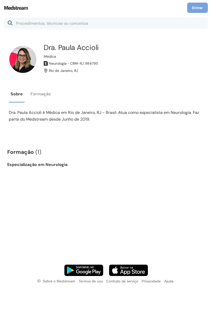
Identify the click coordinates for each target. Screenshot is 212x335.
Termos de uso (91, 281)
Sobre (17, 94)
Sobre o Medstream (59, 281)
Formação (41, 94)
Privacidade (151, 281)
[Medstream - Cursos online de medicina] (17, 7)
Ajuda (168, 281)
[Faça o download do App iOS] (128, 270)
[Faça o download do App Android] (84, 270)
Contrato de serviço (122, 281)
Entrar (197, 7)
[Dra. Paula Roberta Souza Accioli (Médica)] (22, 59)
